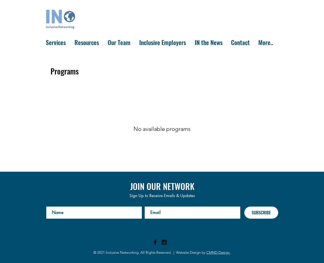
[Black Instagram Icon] (164, 242)
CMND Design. (218, 252)
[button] (56, 42)
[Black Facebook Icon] (155, 242)
